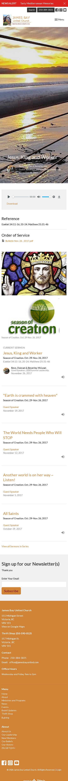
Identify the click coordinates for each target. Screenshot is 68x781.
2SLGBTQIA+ (8, 748)
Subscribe (11, 591)
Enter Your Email (10, 578)
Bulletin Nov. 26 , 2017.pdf (19, 240)
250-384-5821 (46, 10)
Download (12, 203)
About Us (6, 731)
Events (5, 707)
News (4, 703)
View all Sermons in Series (15, 546)
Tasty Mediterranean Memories (36, 3)
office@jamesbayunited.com (24, 662)
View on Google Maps (13, 626)
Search (32, 10)
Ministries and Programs (13, 700)
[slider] (20, 196)
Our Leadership (9, 734)
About (5, 697)
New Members (9, 738)
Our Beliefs (7, 741)
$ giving (5, 717)
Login (58, 770)
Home (4, 693)
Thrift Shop (7, 713)
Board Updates (9, 710)
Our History (7, 744)
